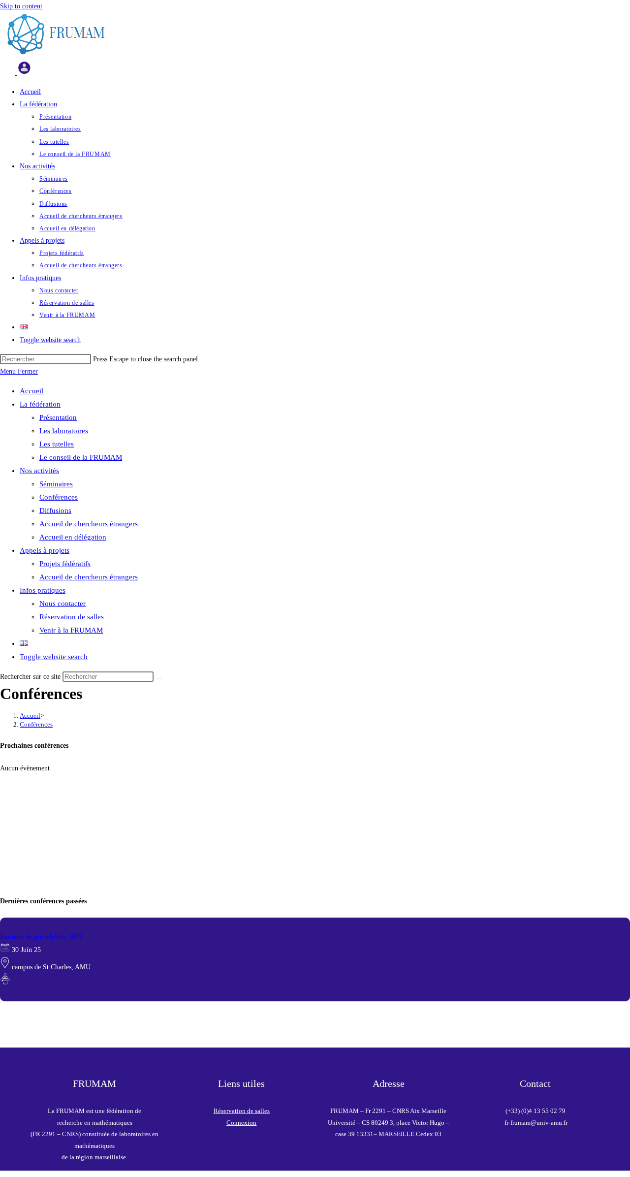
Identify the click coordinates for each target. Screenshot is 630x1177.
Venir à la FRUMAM (71, 630)
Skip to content (21, 6)
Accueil (31, 391)
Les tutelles (56, 444)
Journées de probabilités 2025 (41, 937)
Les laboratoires (63, 431)
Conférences (58, 497)
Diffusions (55, 510)
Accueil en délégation (72, 537)
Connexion (241, 1122)
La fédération (40, 404)
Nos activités (39, 471)
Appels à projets (44, 550)
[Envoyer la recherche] (159, 679)
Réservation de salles (71, 617)
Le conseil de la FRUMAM (80, 457)
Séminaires (56, 484)
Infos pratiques (42, 590)
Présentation (58, 417)
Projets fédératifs (65, 564)
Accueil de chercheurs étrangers (88, 524)
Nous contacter (62, 603)
